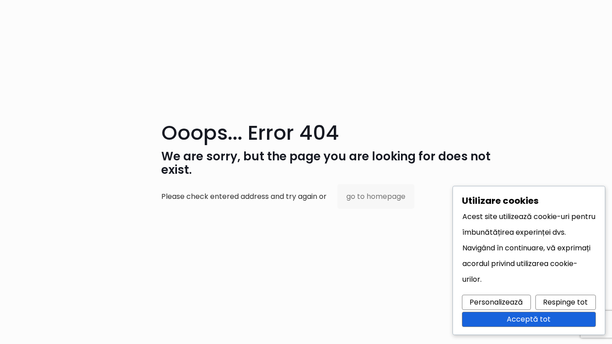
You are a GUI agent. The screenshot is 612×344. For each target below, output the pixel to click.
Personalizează (496, 302)
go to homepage (375, 196)
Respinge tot (565, 302)
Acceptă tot (529, 319)
